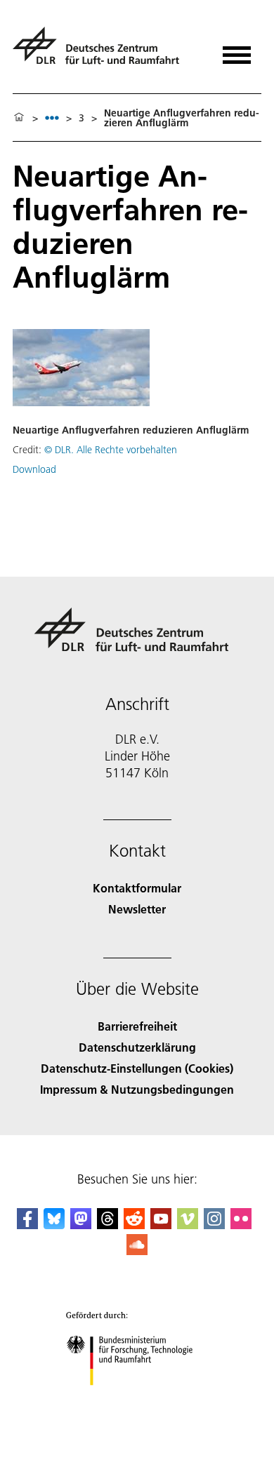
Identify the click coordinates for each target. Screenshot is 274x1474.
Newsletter (137, 909)
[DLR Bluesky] (54, 1225)
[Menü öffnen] (236, 50)
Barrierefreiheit (137, 1026)
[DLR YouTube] (160, 1225)
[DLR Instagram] (214, 1225)
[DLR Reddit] (134, 1225)
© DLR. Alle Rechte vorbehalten (110, 449)
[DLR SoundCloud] (137, 1250)
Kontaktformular (137, 887)
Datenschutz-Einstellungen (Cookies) (137, 1068)
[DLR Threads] (107, 1225)
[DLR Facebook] (27, 1225)
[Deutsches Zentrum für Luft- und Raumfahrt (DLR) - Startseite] (101, 51)
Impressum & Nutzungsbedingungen (137, 1089)
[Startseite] (19, 118)
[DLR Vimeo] (187, 1225)
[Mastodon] (80, 1225)
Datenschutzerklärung (137, 1047)
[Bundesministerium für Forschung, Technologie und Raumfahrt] (137, 1399)
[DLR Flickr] (241, 1225)
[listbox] (52, 117)
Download (34, 469)
